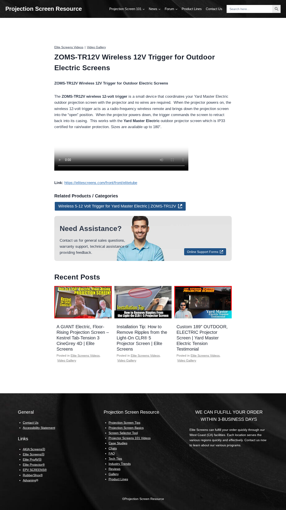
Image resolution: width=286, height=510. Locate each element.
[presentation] (83, 302)
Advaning (29, 480)
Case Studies (118, 443)
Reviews (114, 469)
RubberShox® (33, 475)
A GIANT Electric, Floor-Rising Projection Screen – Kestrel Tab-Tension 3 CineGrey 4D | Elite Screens (83, 337)
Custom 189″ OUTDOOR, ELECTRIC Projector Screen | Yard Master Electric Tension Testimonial (202, 337)
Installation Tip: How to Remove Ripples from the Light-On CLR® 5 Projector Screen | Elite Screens (142, 337)
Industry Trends (120, 464)
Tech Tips (115, 458)
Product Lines (192, 9)
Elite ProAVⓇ (32, 459)
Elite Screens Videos (68, 47)
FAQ (112, 453)
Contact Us (214, 9)
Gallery (114, 474)
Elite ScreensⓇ (33, 454)
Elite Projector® (34, 464)
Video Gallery (96, 47)
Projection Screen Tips (124, 422)
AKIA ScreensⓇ (34, 449)
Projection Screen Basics (126, 428)
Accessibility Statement (39, 428)
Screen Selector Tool (123, 433)
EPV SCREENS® (35, 470)
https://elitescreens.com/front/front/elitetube (100, 183)
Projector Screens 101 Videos (130, 438)
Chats (113, 448)
